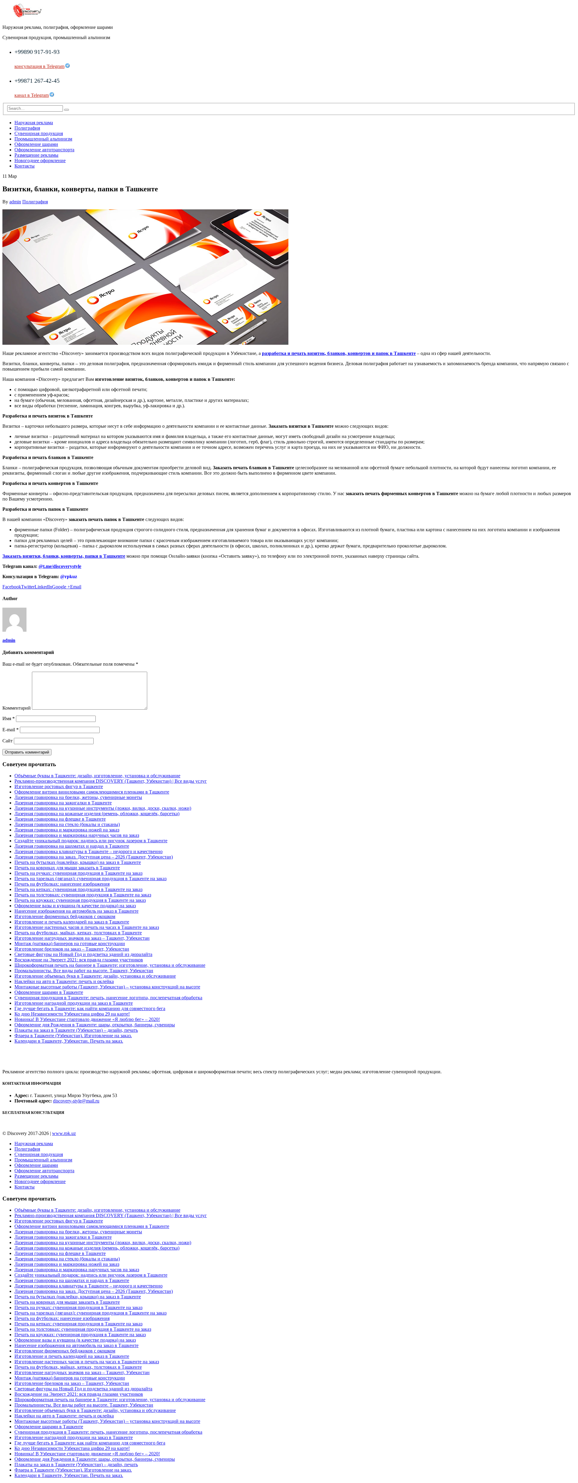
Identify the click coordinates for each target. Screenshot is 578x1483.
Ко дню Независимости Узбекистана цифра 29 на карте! (72, 1013)
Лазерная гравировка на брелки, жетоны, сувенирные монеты (78, 797)
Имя (8, 718)
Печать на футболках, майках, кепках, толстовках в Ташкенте (78, 932)
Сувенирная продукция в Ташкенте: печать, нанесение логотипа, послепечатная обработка (108, 997)
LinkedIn (43, 586)
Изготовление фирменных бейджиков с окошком (64, 916)
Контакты (24, 165)
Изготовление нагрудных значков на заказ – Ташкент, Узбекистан (82, 938)
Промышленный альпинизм (43, 138)
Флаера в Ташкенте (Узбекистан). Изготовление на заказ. (73, 1035)
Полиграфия (27, 128)
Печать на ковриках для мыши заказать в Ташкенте (67, 867)
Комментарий (16, 708)
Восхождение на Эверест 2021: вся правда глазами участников (78, 959)
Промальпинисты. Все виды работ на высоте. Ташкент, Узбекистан (83, 970)
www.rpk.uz (64, 1133)
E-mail (10, 729)
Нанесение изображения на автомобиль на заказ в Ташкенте (76, 911)
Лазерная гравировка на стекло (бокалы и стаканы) (67, 824)
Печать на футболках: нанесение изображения (62, 883)
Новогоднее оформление (40, 160)
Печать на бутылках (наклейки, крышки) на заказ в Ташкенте (77, 862)
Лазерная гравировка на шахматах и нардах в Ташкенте (71, 846)
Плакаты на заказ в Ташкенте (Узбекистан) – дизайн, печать (76, 1030)
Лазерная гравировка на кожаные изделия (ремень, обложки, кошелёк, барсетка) (96, 813)
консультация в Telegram (39, 66)
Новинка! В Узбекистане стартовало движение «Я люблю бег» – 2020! (87, 1019)
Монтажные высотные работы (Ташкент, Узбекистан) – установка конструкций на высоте (107, 986)
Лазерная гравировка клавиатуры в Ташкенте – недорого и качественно (88, 851)
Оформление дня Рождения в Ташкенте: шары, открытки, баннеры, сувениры (94, 1024)
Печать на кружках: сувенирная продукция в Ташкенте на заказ (80, 900)
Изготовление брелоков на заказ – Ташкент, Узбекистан (71, 948)
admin (15, 201)
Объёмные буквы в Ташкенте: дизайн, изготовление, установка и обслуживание (97, 775)
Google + (61, 586)
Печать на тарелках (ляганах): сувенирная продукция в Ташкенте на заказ (90, 878)
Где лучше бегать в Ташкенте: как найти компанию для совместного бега (89, 1008)
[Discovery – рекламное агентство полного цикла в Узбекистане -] (27, 17)
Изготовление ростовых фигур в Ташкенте (58, 786)
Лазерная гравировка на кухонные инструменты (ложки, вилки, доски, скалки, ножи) (102, 808)
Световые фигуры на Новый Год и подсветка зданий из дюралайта (83, 954)
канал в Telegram (31, 95)
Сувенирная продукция (38, 133)
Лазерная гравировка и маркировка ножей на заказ (66, 829)
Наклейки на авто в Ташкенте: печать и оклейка (64, 981)
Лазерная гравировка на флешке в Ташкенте (60, 819)
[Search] (66, 110)
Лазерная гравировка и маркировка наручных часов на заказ (76, 835)
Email (75, 586)
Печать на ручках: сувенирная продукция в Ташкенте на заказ (78, 873)
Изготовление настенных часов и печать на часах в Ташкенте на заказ (86, 927)
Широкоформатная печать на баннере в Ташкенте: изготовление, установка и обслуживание (109, 965)
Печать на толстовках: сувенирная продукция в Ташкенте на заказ (82, 894)
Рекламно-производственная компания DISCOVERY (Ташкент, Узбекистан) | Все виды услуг (110, 781)
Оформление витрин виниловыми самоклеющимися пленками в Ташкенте (91, 791)
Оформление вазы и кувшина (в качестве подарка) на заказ (75, 905)
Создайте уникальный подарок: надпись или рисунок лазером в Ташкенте (90, 840)
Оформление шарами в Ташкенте (48, 992)
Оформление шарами (36, 144)
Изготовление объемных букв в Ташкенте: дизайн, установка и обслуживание (95, 976)
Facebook (11, 586)
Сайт (7, 740)
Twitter (28, 586)
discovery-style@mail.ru (76, 1100)
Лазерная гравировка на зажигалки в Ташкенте (63, 802)
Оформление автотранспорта (44, 149)
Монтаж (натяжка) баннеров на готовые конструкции (69, 943)
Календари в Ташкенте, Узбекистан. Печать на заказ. (68, 1041)
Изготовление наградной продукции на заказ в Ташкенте (73, 1003)
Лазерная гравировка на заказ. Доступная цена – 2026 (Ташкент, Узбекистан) (93, 856)
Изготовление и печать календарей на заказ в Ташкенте (71, 921)
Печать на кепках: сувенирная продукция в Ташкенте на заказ (78, 889)
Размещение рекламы (36, 155)
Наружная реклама (33, 122)
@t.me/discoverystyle (60, 566)
